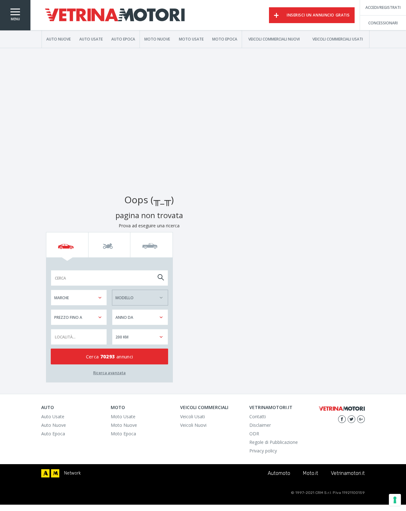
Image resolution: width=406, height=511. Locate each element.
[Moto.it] (55, 473)
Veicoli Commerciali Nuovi (274, 38)
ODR (254, 434)
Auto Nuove (58, 38)
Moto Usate (191, 38)
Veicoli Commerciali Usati (337, 38)
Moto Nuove (157, 38)
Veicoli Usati (192, 416)
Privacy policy (263, 451)
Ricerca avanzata (109, 372)
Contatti (257, 416)
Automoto (279, 473)
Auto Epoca (123, 38)
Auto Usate (91, 38)
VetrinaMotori (115, 15)
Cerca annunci (109, 356)
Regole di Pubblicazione (273, 442)
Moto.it (310, 473)
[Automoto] (45, 473)
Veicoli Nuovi (193, 425)
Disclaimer (260, 425)
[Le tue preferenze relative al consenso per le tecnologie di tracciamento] (395, 500)
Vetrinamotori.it (348, 473)
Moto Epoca (224, 38)
